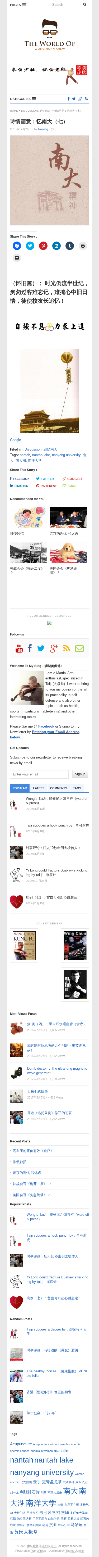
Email (72, 486)
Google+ (16, 440)
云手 (37, 1481)
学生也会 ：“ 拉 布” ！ (45, 1413)
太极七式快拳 (37, 1091)
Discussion (29, 110)
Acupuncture (21, 1444)
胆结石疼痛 (34, 1525)
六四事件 (68, 1482)
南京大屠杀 (55, 1492)
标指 (13, 1518)
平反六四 (32, 1512)
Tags (77, 788)
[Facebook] (69, 99)
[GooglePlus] (80, 99)
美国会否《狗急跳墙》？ (31, 1195)
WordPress (38, 1550)
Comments (58, 788)
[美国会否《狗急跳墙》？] (68, 554)
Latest (38, 788)
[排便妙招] (28, 519)
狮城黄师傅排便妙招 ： (42, 1545)
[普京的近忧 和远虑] (68, 519)
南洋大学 (35, 460)
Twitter (47, 478)
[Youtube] (22, 650)
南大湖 (21, 460)
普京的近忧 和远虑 (27, 1173)
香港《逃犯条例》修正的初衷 (49, 1113)
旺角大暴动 (80, 1512)
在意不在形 (71, 1504)
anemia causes (20, 1450)
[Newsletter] (82, 650)
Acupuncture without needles (51, 1444)
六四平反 (81, 1482)
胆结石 (21, 1525)
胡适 (45, 1525)
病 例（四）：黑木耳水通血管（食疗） (57, 1024)
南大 (70, 1491)
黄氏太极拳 (26, 1532)
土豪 (60, 1504)
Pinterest (49, 486)
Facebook (21, 478)
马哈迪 (77, 1524)
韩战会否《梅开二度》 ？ (32, 1184)
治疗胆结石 (24, 1518)
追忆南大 (45, 110)
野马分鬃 (64, 1525)
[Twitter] (74, 99)
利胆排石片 (30, 1492)
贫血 (53, 1524)
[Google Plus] (56, 650)
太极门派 (20, 1512)
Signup (80, 774)
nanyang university (66, 455)
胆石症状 (73, 1518)
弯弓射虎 (47, 1512)
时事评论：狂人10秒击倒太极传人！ (54, 1256)
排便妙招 (19, 1162)
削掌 (43, 1492)
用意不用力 (39, 1518)
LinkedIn (21, 486)
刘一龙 (14, 1492)
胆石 (64, 1518)
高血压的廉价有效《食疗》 (33, 1151)
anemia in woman (42, 1450)
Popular (20, 788)
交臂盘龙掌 (52, 1481)
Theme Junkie (74, 1550)
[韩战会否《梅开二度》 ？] (28, 554)
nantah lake (41, 455)
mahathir (61, 1450)
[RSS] (86, 99)
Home (14, 110)
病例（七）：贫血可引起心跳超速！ (54, 1298)
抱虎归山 (64, 1512)
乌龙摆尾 (26, 1482)
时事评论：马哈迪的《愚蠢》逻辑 (52, 1350)
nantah (25, 455)
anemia (75, 1444)
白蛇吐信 (54, 1518)
